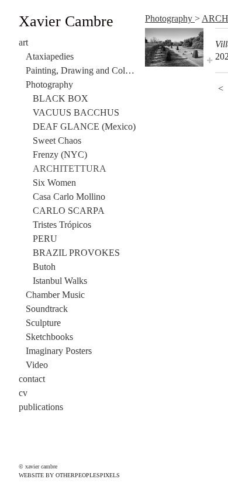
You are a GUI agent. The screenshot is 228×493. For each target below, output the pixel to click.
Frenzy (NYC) (60, 154)
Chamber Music (55, 295)
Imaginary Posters (59, 351)
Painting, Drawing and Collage (81, 70)
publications (41, 407)
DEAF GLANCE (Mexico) (84, 126)
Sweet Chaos (57, 140)
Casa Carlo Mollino (69, 197)
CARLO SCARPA (69, 211)
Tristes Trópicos (62, 225)
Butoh (44, 267)
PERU (45, 239)
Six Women (54, 183)
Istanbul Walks (60, 281)
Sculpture (43, 323)
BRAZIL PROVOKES (76, 253)
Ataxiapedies (50, 56)
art (23, 42)
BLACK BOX (60, 98)
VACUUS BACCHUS (76, 112)
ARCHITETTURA (69, 168)
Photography (49, 84)
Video (37, 365)
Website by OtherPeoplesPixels (69, 475)
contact (32, 379)
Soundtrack (47, 309)
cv (23, 393)
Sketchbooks (49, 337)
